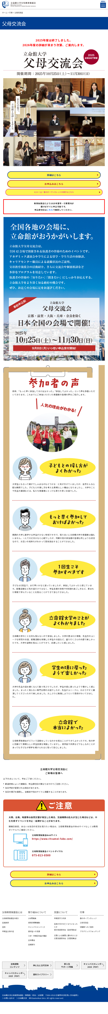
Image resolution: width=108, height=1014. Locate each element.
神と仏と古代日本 (41, 965)
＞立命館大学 (21, 998)
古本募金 (31, 940)
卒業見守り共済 (60, 918)
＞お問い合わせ (8, 998)
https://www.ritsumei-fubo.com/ (52, 838)
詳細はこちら (54, 175)
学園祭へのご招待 (86, 927)
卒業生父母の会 (8, 931)
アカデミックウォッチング (90, 931)
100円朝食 (32, 918)
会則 (3, 927)
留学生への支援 (34, 931)
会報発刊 (31, 944)
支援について (61, 912)
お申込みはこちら (54, 183)
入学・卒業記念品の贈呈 (37, 936)
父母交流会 (84, 922)
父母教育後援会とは (12, 912)
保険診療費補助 (34, 922)
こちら (50, 209)
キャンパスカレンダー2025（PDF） (14, 974)
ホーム (4, 12)
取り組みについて (37, 912)
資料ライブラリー (41, 974)
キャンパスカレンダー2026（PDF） (93, 965)
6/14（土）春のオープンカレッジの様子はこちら (54, 192)
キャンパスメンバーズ (36, 927)
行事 (11, 12)
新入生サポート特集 (67, 965)
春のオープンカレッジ (88, 918)
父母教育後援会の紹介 (10, 918)
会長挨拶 (5, 922)
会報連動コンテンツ (15, 965)
